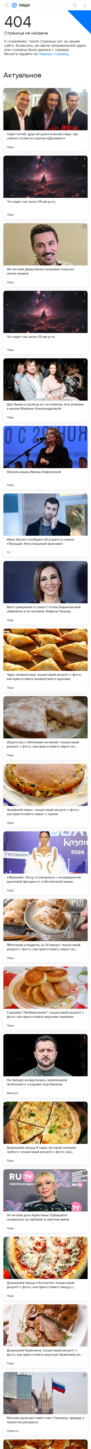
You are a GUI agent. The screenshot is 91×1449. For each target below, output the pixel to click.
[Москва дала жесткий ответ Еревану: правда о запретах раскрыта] (45, 1403)
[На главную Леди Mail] (23, 5)
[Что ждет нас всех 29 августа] (45, 322)
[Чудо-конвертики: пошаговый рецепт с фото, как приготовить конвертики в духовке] (45, 660)
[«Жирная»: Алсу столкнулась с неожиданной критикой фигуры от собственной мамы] (45, 863)
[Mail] (14, 5)
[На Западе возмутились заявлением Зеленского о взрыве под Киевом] (45, 1065)
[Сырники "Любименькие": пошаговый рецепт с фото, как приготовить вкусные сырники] (45, 998)
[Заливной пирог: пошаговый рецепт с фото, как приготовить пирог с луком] (45, 795)
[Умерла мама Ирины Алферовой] (45, 457)
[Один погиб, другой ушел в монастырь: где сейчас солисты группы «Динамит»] (45, 119)
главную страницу (54, 54)
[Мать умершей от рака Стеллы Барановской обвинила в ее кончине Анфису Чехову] (45, 592)
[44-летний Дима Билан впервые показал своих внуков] (45, 255)
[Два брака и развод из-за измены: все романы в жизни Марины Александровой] (45, 390)
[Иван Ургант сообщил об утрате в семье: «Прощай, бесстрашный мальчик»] (45, 525)
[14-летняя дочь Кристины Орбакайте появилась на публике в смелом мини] (45, 1201)
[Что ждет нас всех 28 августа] (45, 187)
